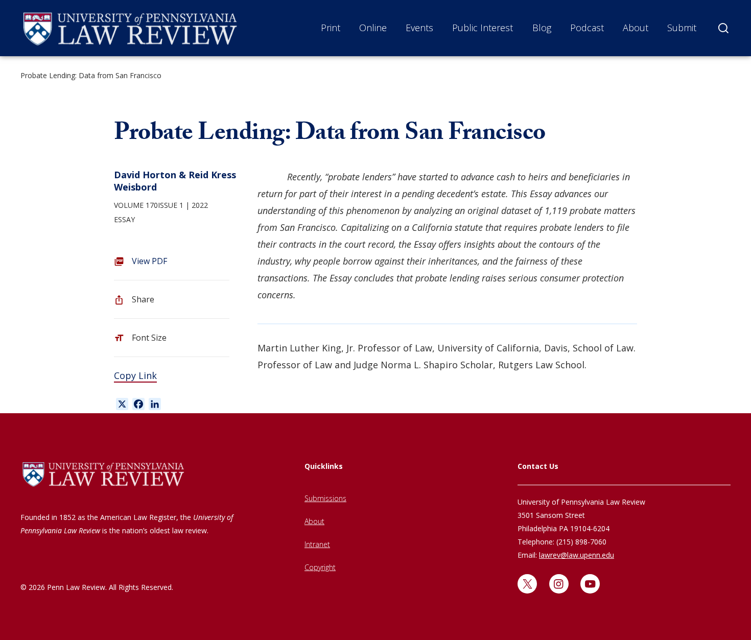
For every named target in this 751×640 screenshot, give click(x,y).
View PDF (149, 261)
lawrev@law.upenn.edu (576, 555)
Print (330, 27)
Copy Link (135, 375)
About (635, 27)
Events (419, 27)
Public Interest (482, 27)
